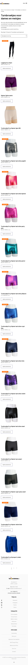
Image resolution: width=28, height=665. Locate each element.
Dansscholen (14, 623)
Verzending (14, 633)
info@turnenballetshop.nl (16, 588)
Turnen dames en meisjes (9, 9)
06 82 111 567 (15, 586)
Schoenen (14, 621)
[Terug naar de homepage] (5, 3)
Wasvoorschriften (14, 645)
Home (2, 9)
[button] (25, 3)
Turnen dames (14, 614)
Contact (14, 651)
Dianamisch (14, 658)
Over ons (14, 648)
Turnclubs (14, 626)
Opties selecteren (7, 68)
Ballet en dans (14, 619)
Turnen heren (14, 616)
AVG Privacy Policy (14, 642)
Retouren (14, 636)
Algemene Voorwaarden (14, 639)
